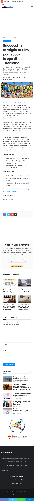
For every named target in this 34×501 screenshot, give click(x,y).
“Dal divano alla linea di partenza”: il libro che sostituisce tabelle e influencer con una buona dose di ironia (22, 387)
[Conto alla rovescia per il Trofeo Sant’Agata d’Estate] (24, 283)
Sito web (5, 357)
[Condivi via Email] (15, 214)
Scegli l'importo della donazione (17, 259)
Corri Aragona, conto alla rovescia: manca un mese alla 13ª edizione (9, 308)
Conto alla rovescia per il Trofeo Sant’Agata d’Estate (24, 291)
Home (5, 37)
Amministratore (6, 77)
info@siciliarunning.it (17, 483)
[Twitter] (18, 495)
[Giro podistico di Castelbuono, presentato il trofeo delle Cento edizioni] (7, 403)
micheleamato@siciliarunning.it (17, 476)
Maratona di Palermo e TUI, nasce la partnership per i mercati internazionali (20, 410)
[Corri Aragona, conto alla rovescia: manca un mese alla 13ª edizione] (9, 299)
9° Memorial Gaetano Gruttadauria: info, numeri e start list (9, 291)
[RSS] (20, 495)
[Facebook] (16, 495)
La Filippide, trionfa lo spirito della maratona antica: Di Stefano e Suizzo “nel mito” (21, 378)
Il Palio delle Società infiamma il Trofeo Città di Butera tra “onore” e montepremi (24, 308)
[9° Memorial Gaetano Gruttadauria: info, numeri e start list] (9, 283)
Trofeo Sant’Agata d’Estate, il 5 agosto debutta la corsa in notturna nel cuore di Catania (22, 395)
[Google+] (12, 214)
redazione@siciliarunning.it (17, 479)
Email (5, 350)
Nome (5, 344)
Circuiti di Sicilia (12, 37)
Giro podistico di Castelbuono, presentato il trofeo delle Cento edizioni (22, 402)
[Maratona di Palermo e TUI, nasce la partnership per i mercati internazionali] (7, 411)
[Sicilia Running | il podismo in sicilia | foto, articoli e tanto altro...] (7, 6)
